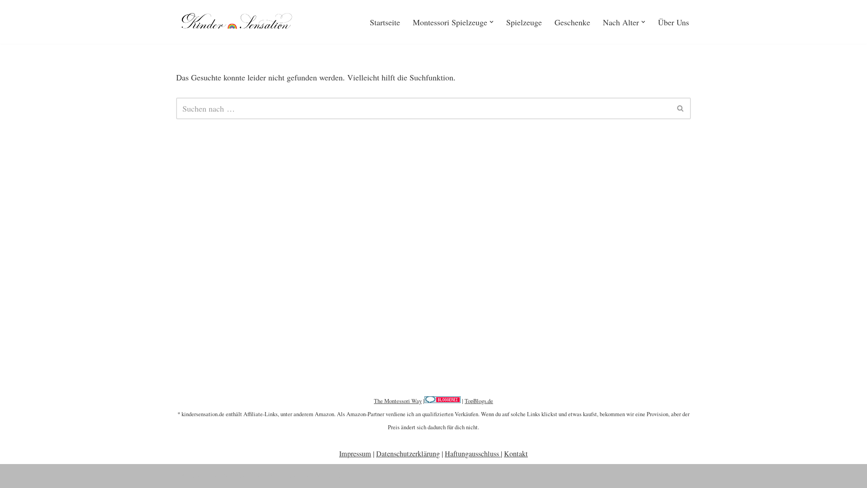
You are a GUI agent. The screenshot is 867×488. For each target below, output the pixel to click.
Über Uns (673, 22)
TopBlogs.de (479, 401)
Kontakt (516, 454)
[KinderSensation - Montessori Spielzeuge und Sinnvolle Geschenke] (239, 22)
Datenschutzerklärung (408, 454)
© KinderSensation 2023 (204, 475)
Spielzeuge (524, 22)
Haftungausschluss (473, 454)
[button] (491, 22)
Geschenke (572, 22)
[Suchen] (681, 108)
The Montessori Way (398, 401)
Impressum (355, 454)
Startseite (385, 22)
